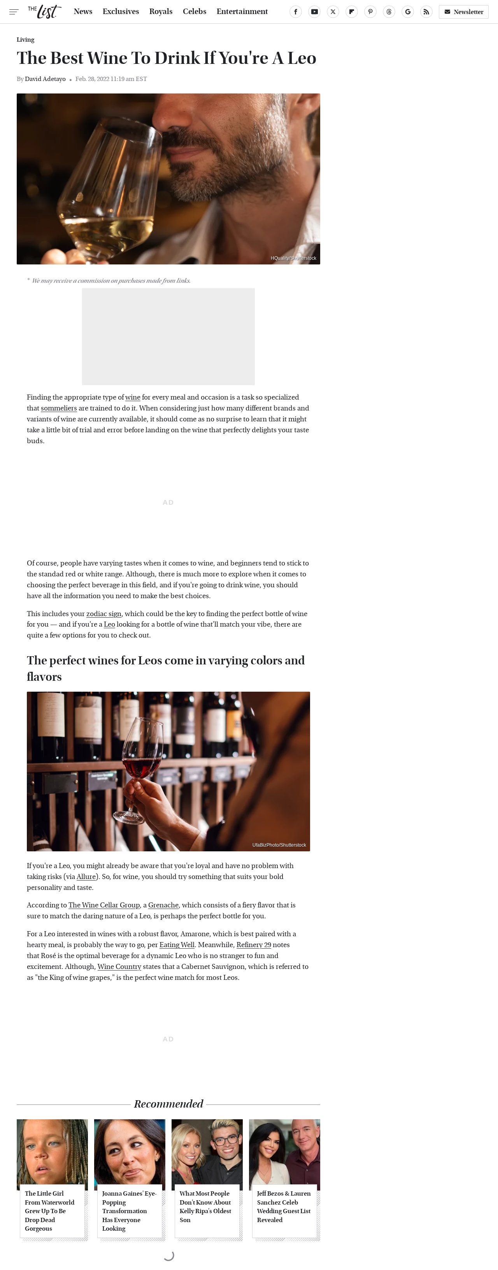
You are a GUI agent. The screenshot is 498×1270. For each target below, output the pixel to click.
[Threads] (389, 11)
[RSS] (426, 11)
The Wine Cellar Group (104, 905)
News (83, 11)
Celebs (195, 11)
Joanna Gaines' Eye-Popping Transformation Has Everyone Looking (129, 1211)
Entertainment (242, 11)
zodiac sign (103, 614)
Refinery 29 (254, 945)
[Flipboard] (351, 11)
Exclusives (121, 11)
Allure (86, 877)
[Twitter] (333, 11)
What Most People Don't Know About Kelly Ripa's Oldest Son (205, 1206)
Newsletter (469, 12)
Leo (109, 624)
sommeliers (59, 408)
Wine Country (119, 967)
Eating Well (177, 945)
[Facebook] (295, 11)
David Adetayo (45, 79)
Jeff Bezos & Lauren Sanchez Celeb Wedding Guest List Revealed (284, 1206)
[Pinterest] (370, 11)
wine (132, 397)
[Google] (408, 11)
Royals (161, 11)
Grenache (163, 905)
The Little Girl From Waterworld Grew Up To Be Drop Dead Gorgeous (49, 1211)
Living (25, 40)
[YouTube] (314, 11)
